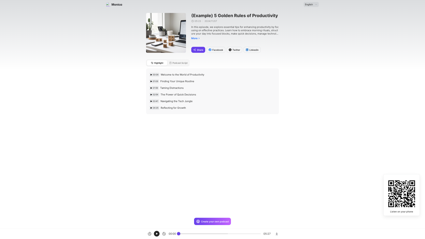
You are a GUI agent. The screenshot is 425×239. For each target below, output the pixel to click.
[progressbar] (220, 233)
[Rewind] (149, 234)
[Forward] (164, 234)
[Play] (156, 233)
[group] (208, 233)
